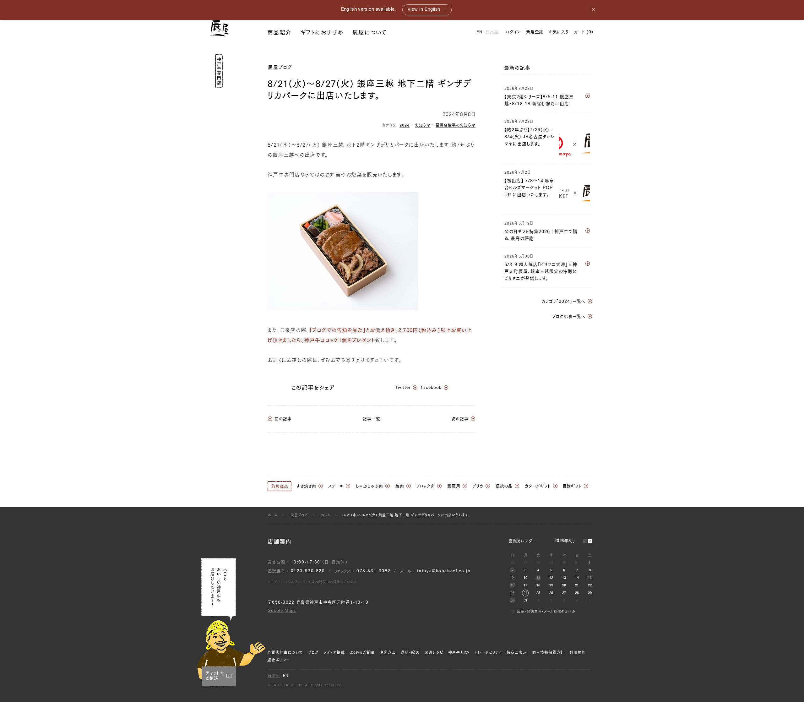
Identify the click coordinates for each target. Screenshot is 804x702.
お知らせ (423, 125)
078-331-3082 (373, 571)
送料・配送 (410, 652)
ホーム (272, 515)
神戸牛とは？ (459, 652)
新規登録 (535, 32)
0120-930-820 (308, 571)
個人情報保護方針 (548, 652)
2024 (404, 125)
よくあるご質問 (362, 652)
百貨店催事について (285, 652)
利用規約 (577, 652)
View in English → (427, 10)
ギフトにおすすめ (322, 32)
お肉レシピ (433, 652)
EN (479, 32)
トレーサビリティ (488, 652)
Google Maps (282, 610)
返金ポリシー (278, 660)
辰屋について (369, 32)
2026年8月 (564, 541)
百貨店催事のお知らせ (455, 125)
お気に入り (559, 32)
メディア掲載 (334, 652)
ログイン (513, 32)
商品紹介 (279, 32)
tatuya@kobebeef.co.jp (443, 571)
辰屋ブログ (280, 67)
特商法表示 (517, 652)
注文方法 (387, 652)
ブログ (313, 652)
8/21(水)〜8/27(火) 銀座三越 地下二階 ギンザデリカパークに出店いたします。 (406, 515)
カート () (583, 32)
